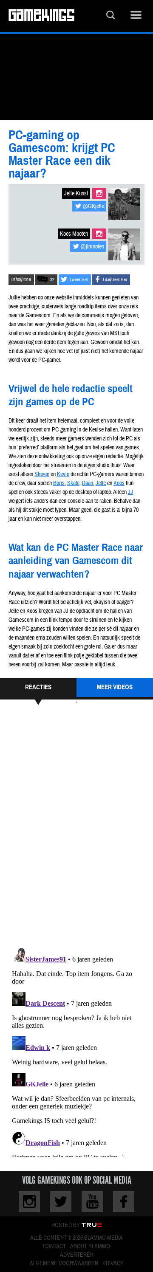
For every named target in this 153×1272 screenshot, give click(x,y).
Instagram (99, 193)
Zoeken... (110, 16)
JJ (130, 492)
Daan (87, 483)
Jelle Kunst (76, 193)
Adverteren (77, 1255)
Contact (54, 1246)
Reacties (38, 687)
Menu (136, 16)
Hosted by (65, 1225)
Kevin (63, 474)
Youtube (92, 1201)
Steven (41, 474)
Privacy (113, 1263)
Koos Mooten (74, 234)
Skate (73, 483)
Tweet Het (78, 279)
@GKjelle (93, 206)
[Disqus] (76, 825)
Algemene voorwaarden (64, 1263)
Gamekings (41, 16)
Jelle (101, 483)
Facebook (123, 1201)
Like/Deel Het (115, 279)
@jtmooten (92, 247)
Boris (59, 483)
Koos (119, 483)
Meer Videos (115, 687)
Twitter (60, 1201)
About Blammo (90, 1246)
